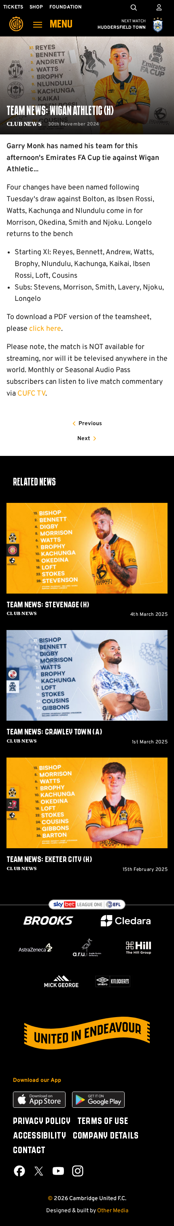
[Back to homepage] (16, 18)
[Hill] (138, 947)
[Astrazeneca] (35, 947)
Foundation (65, 7)
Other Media (112, 1210)
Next (83, 438)
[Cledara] (126, 921)
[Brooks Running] (48, 920)
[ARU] (86, 947)
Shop (36, 7)
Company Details (106, 1136)
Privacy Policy (42, 1121)
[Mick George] (61, 981)
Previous (90, 423)
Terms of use (102, 1121)
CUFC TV (31, 393)
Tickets (13, 7)
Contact (29, 1151)
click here (45, 329)
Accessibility (39, 1136)
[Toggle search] (133, 7)
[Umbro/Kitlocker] (112, 981)
